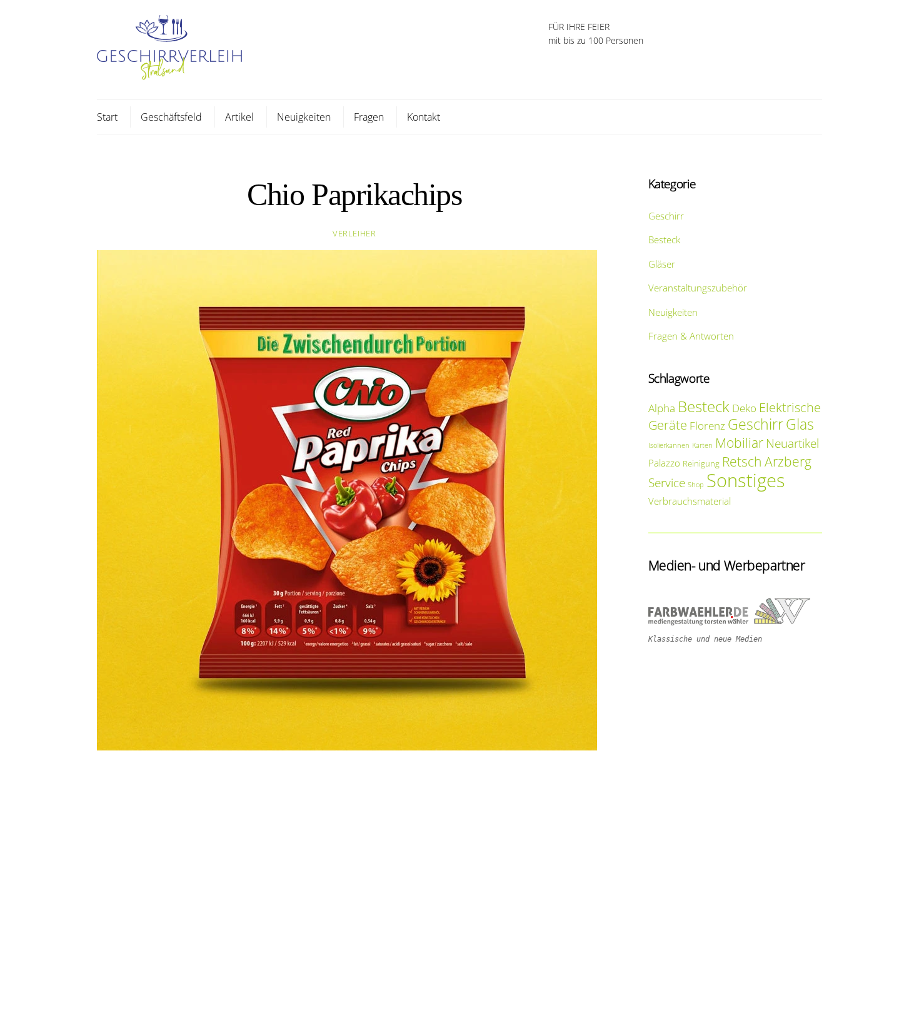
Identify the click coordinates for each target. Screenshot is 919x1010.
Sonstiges (745, 480)
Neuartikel (792, 443)
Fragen (369, 117)
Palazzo (664, 463)
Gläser (661, 264)
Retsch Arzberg (766, 461)
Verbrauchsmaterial (689, 501)
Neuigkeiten (304, 117)
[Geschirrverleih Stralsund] (169, 73)
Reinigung (701, 463)
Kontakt (423, 117)
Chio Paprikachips (354, 195)
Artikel (239, 117)
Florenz (707, 425)
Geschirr (666, 216)
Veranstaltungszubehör (697, 287)
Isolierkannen (669, 445)
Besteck (664, 239)
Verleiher (354, 233)
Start (107, 117)
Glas (800, 424)
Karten (702, 445)
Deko (744, 408)
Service (666, 482)
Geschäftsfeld (171, 117)
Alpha (661, 408)
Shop (696, 484)
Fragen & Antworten (691, 336)
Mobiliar (739, 442)
